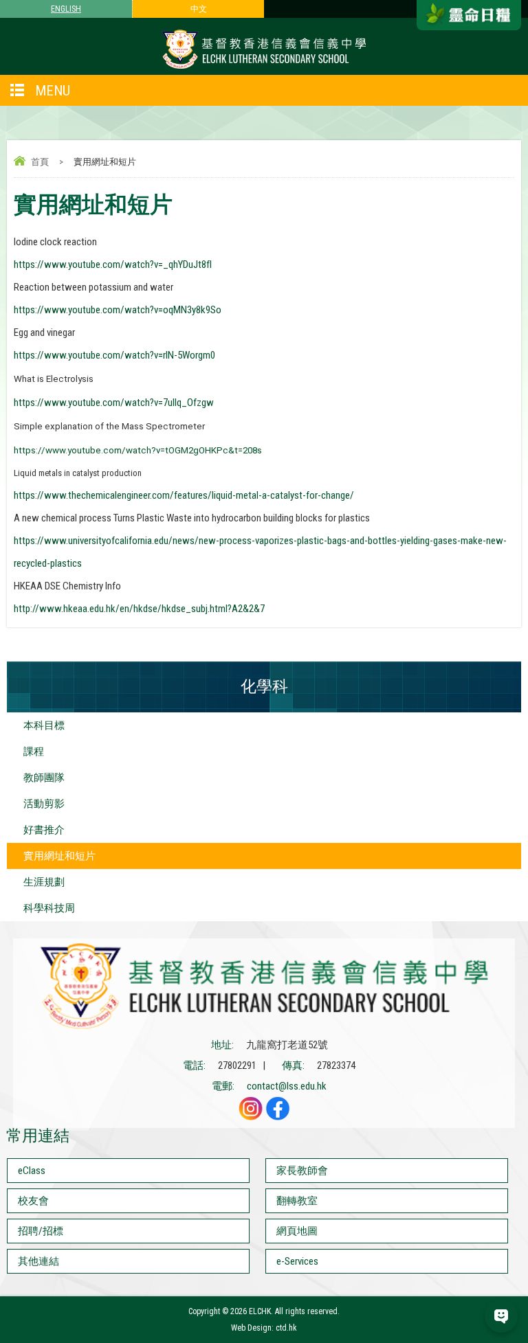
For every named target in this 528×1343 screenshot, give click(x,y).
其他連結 (38, 1261)
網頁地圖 (297, 1231)
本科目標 (44, 725)
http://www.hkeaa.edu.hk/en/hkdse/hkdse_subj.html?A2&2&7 (139, 608)
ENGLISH (66, 9)
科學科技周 (49, 908)
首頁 (40, 162)
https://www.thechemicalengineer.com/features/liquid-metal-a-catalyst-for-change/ (184, 495)
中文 (198, 9)
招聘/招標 (40, 1231)
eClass (31, 1170)
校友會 (33, 1201)
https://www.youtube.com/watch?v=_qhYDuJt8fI (113, 264)
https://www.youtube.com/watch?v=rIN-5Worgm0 (114, 355)
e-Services (297, 1261)
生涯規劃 (44, 882)
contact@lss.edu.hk (287, 1086)
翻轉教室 (297, 1201)
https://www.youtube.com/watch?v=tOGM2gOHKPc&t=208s (138, 450)
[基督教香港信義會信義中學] (264, 68)
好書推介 (44, 830)
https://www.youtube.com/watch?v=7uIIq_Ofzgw (114, 402)
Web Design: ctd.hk (264, 1328)
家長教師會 (302, 1170)
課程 (33, 751)
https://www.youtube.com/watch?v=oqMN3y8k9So (117, 310)
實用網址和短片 (59, 856)
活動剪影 (44, 804)
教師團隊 (44, 777)
